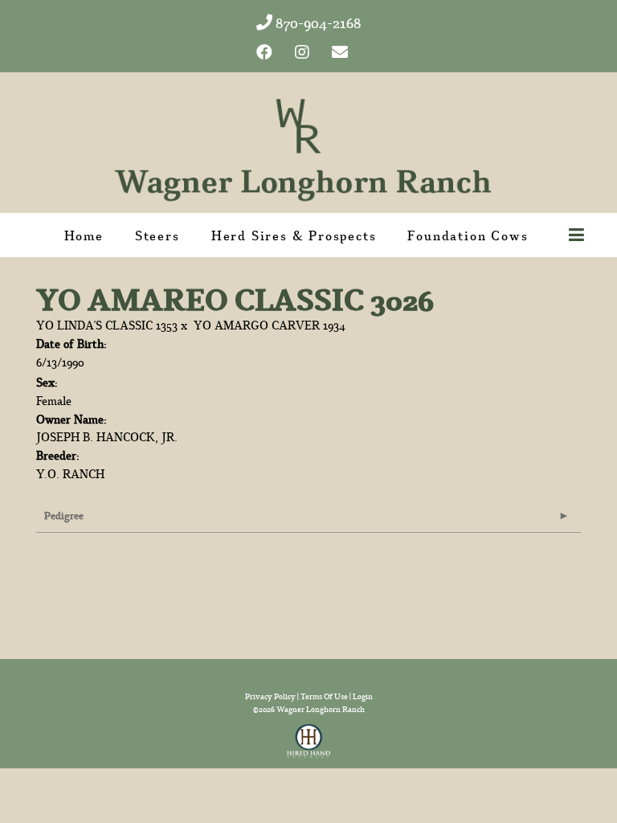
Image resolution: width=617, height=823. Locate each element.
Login (363, 696)
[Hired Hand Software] (309, 736)
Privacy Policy (270, 696)
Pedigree (64, 515)
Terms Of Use (324, 696)
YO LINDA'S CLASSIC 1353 (107, 325)
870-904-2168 (317, 23)
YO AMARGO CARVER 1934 (269, 325)
